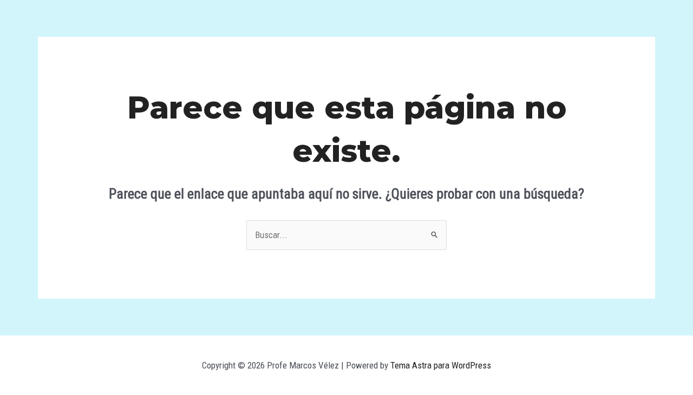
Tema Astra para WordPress (440, 365)
